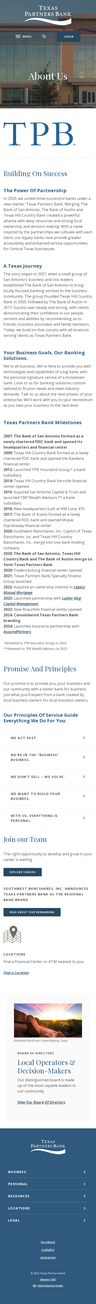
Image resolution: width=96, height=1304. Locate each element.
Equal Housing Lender (50, 1285)
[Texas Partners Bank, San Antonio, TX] (48, 15)
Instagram (48, 1258)
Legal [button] (14, 1220)
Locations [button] (19, 1208)
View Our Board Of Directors (41, 1102)
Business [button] (17, 1172)
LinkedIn (48, 1250)
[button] (48, 738)
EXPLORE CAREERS (26, 872)
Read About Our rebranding (35, 912)
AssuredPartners (17, 631)
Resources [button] (19, 1196)
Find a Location (16, 972)
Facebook (48, 1242)
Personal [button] (18, 1184)
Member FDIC (48, 1279)
